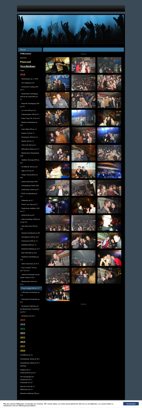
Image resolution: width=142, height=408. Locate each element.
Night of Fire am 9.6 (27, 171)
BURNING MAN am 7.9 (28, 245)
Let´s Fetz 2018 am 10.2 (28, 110)
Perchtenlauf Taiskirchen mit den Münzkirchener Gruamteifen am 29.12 (29, 309)
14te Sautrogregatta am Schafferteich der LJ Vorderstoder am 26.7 (27, 379)
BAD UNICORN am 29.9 (29, 253)
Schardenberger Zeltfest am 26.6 (29, 359)
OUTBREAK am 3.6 (26, 355)
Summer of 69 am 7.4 (27, 133)
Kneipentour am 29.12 (28, 316)
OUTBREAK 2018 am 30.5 (29, 167)
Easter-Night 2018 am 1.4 (29, 129)
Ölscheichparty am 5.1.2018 (29, 79)
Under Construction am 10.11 (30, 264)
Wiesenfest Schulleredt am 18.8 (30, 233)
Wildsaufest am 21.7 (27, 200)
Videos (22, 70)
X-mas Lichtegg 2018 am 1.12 (30, 288)
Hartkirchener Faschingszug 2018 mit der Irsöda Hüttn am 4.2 (29, 96)
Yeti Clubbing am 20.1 (28, 83)
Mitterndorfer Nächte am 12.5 (30, 149)
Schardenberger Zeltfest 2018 (30, 185)
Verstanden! (131, 403)
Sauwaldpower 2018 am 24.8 (30, 237)
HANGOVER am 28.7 (28, 215)
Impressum (23, 58)
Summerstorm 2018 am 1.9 (29, 241)
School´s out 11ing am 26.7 (29, 204)
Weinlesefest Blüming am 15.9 (30, 249)
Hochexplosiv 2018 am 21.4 (29, 137)
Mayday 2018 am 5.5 (27, 141)
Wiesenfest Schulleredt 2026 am (29, 393)
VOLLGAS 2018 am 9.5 (28, 145)
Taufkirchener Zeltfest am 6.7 (30, 189)
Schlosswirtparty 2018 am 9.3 (30, 114)
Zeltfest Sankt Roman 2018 (29, 181)
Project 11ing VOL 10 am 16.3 (30, 118)
